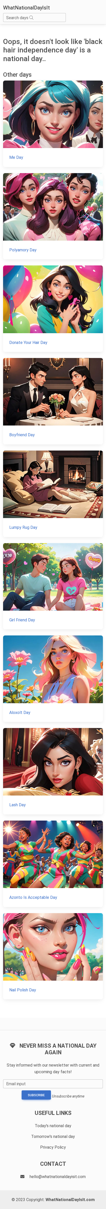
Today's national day (53, 1125)
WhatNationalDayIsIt (26, 8)
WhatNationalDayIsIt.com (70, 1199)
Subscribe (36, 1095)
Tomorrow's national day (53, 1136)
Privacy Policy (53, 1147)
